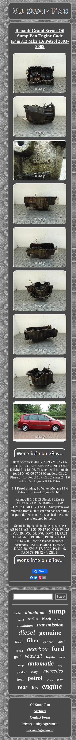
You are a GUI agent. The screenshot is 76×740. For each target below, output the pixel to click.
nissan (50, 680)
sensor (62, 657)
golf (17, 656)
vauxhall (33, 656)
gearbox (37, 649)
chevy (60, 679)
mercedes (53, 671)
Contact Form (40, 717)
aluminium (24, 625)
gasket (22, 672)
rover (60, 666)
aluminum (34, 612)
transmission (50, 624)
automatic (41, 663)
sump (57, 611)
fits (35, 687)
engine (52, 686)
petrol (35, 678)
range (35, 672)
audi (19, 641)
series (33, 618)
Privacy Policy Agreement (40, 724)
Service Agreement (40, 730)
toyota (50, 657)
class (58, 619)
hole (17, 613)
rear (22, 687)
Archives (40, 711)
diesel (27, 632)
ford (58, 648)
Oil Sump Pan (40, 704)
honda (19, 650)
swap (21, 665)
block (46, 619)
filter (33, 640)
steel (61, 642)
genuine (50, 632)
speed (21, 620)
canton (48, 642)
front (20, 679)
